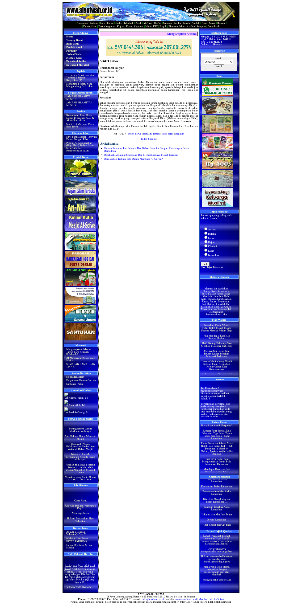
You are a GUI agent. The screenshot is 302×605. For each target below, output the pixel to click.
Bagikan (179, 133)
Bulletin (94, 23)
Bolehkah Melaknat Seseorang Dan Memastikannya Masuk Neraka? (141, 155)
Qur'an (157, 23)
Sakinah (167, 23)
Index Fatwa (134, 133)
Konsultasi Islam (75, 377)
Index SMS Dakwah (80, 583)
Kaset (129, 26)
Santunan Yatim (75, 384)
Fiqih (204, 23)
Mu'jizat (147, 23)
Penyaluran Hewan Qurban (81, 380)
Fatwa (110, 23)
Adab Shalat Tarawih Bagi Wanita (216, 519)
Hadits (118, 23)
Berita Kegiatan (106, 26)
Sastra (212, 23)
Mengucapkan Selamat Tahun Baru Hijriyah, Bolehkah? (78, 352)
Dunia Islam (89, 26)
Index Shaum (148, 139)
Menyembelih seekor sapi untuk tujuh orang (217, 573)
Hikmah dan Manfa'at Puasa (216, 507)
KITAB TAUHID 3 (76, 541)
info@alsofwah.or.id (153, 599)
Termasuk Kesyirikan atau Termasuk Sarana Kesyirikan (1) (80, 78)
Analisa (191, 26)
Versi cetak (167, 133)
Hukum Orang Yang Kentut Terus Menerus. (216, 368)
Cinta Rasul (80, 497)
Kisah (138, 23)
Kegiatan (138, 26)
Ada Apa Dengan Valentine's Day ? (80, 503)
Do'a (102, 23)
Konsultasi (82, 23)
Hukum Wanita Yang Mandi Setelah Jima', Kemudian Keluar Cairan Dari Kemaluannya (216, 358)
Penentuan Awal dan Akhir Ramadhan (216, 485)
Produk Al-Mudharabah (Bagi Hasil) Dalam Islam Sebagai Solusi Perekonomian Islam (80, 147)
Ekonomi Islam (176, 26)
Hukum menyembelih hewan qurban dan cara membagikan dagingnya (216, 552)
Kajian (120, 26)
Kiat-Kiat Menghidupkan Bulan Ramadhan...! (216, 493)
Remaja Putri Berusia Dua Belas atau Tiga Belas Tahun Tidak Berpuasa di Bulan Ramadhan (216, 427)
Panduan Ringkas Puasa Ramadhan (217, 501)
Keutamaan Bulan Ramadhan (216, 479)
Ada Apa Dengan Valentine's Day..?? (76, 533)
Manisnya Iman (80, 510)
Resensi (221, 23)
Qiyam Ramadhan (216, 512)
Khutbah (129, 23)
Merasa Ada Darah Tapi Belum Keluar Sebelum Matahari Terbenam (216, 347)
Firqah (163, 26)
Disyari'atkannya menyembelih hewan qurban (216, 543)
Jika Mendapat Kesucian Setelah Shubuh (216, 330)
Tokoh (186, 23)
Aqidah (196, 23)
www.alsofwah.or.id (186, 599)
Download (213, 26)
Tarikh (177, 23)
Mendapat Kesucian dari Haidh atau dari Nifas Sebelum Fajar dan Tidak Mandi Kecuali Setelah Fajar (216, 466)
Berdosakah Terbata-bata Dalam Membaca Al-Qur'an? (133, 159)
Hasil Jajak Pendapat (212, 267)
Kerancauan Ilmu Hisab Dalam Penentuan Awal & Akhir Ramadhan (80, 118)
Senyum (201, 26)
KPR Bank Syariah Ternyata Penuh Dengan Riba (81, 138)
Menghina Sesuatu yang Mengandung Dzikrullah (79, 85)
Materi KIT (151, 26)
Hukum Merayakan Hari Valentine (80, 516)
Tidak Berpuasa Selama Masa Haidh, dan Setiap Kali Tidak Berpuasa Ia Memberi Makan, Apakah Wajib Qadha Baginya (217, 441)
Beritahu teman (151, 133)
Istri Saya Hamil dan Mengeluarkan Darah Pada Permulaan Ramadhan (216, 454)
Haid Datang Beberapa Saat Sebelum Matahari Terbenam (216, 337)
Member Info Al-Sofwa (211, 599)
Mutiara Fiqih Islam (77, 538)
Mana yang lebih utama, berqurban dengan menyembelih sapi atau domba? (216, 564)
